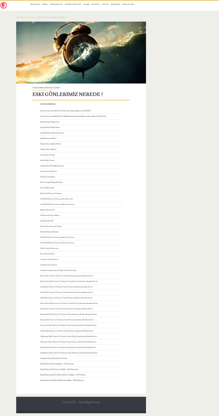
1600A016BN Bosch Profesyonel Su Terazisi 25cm (57, 243)
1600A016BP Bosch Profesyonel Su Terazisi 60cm (57, 204)
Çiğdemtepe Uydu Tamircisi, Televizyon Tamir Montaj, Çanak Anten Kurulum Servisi (68, 336)
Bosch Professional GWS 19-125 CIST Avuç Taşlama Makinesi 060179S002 (65, 111)
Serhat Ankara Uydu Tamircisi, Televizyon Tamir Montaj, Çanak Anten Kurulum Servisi (69, 303)
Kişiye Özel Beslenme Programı (51, 193)
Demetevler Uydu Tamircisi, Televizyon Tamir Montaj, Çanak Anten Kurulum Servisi (68, 325)
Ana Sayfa (35, 4)
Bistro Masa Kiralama (47, 254)
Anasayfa (22, 17)
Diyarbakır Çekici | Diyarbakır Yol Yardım (53, 358)
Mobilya (96, 4)
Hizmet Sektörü (73, 4)
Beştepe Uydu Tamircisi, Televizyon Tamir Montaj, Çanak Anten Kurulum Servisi (67, 320)
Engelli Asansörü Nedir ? (48, 138)
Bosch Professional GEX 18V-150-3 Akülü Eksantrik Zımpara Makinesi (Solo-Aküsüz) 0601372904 (73, 116)
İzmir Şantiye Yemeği (47, 155)
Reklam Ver (128, 4)
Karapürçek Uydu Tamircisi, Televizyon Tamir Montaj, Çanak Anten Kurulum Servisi (68, 347)
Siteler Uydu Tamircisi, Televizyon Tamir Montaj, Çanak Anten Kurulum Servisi (66, 276)
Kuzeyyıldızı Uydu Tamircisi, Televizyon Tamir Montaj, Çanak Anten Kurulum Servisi (68, 314)
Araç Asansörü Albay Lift (48, 171)
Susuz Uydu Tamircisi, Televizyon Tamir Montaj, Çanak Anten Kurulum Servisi (66, 309)
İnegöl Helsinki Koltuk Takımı (50, 127)
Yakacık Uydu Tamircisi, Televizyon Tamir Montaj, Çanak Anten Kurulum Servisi (66, 331)
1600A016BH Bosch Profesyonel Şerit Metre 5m (56, 199)
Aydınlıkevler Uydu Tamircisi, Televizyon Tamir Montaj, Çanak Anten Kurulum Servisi (68, 353)
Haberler (115, 4)
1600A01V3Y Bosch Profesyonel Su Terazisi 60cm (57, 237)
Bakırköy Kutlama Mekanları (49, 232)
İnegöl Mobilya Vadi (46, 221)
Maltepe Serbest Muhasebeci (49, 122)
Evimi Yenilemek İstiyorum (49, 248)
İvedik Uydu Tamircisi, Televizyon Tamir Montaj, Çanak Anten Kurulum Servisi (66, 287)
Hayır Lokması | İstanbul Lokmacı (51, 226)
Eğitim (105, 4)
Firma (45, 4)
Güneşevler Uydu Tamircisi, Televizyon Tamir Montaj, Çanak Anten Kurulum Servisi (68, 342)
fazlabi (57, 87)
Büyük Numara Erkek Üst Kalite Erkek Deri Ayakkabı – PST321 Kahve (63, 375)
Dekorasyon (56, 4)
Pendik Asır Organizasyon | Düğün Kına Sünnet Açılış (58, 270)
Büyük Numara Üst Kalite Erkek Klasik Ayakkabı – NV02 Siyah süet (62, 380)
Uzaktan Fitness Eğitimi (48, 149)
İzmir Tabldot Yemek (47, 160)
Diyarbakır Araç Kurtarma (48, 265)
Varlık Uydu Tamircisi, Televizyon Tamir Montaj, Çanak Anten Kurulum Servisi (66, 298)
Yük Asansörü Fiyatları (47, 177)
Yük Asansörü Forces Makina (50, 215)
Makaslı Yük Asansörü (47, 210)
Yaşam (86, 4)
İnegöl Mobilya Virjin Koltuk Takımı (52, 133)
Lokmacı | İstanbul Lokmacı (49, 259)
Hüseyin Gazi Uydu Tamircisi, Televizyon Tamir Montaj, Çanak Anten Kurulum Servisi (69, 281)
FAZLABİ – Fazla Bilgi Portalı (81, 402)
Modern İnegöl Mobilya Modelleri (51, 182)
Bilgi (32, 17)
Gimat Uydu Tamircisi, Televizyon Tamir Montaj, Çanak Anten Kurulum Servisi (66, 292)
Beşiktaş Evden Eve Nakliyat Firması (52, 166)
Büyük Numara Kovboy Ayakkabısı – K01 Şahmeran (57, 364)
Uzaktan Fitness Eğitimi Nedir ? (50, 144)
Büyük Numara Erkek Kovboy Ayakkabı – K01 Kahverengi (59, 369)
